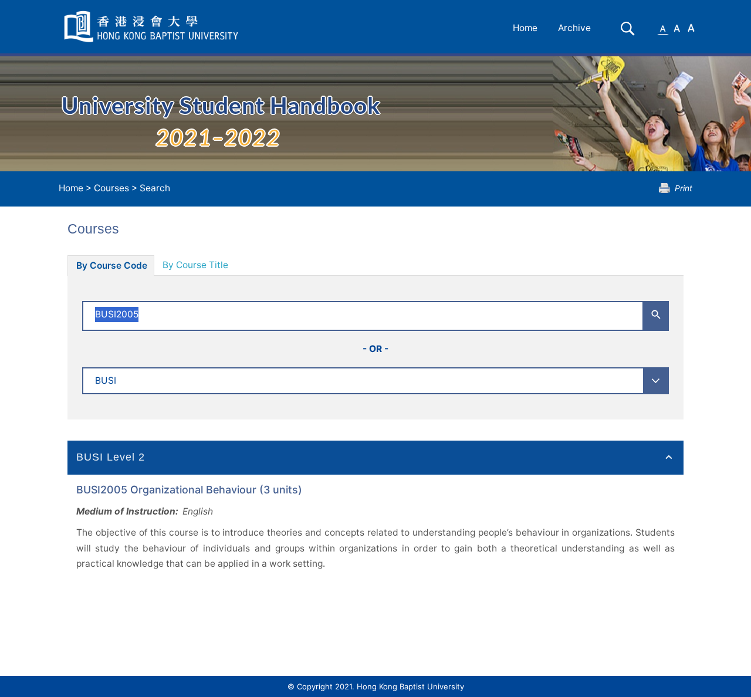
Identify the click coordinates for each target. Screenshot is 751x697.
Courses (111, 188)
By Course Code (111, 265)
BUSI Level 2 (110, 457)
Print (683, 188)
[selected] (153, 26)
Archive (574, 27)
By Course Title (195, 264)
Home (525, 27)
